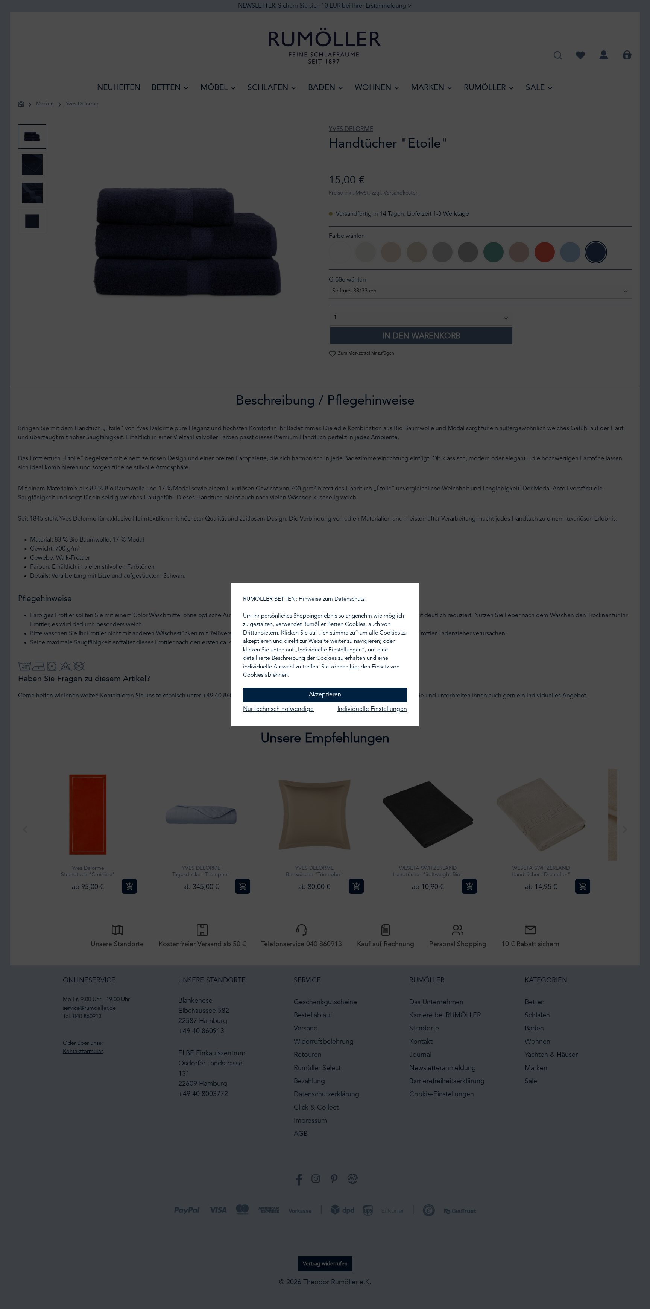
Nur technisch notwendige (278, 709)
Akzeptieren (325, 695)
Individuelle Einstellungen (372, 709)
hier (354, 667)
